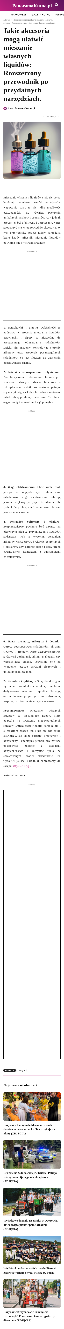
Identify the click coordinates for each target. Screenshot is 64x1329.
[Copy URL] (38, 186)
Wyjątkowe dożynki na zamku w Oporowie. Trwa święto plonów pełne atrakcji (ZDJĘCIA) (30, 1225)
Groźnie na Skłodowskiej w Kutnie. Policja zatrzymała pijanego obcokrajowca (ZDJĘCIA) (30, 1177)
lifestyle (21, 1070)
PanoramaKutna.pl (25, 108)
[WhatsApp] (22, 186)
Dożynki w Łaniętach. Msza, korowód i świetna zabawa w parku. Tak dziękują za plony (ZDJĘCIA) (29, 1129)
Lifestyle (6, 20)
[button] (56, 5)
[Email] (30, 186)
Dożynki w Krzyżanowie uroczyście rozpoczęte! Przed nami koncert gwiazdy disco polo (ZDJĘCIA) (29, 1316)
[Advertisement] (32, 289)
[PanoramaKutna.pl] (5, 108)
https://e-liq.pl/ (21, 766)
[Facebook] (6, 186)
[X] (14, 186)
